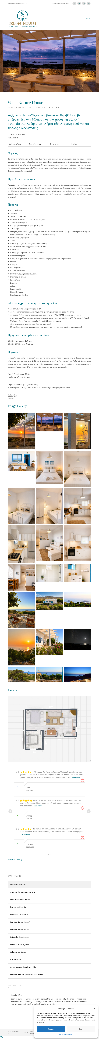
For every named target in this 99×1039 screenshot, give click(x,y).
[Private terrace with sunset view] (21, 431)
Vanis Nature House (18, 884)
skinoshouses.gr (15, 859)
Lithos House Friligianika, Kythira (23, 967)
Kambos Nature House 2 (20, 929)
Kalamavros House (18, 952)
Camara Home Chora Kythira (22, 892)
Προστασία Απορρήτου (66, 1034)
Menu (88, 18)
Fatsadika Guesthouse (19, 937)
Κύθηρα (31, 123)
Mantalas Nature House (20, 899)
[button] (94, 1008)
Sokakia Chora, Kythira (19, 944)
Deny (81, 1029)
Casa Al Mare (15, 959)
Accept (51, 1029)
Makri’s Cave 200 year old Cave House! (26, 974)
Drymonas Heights (18, 907)
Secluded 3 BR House (19, 914)
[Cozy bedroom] (49, 467)
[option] (49, 61)
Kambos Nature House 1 (20, 922)
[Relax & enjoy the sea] (21, 610)
